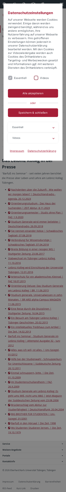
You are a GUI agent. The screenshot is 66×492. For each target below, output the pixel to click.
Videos (44, 78)
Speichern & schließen (33, 112)
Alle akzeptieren (33, 93)
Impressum (17, 151)
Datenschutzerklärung (42, 151)
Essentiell (20, 78)
